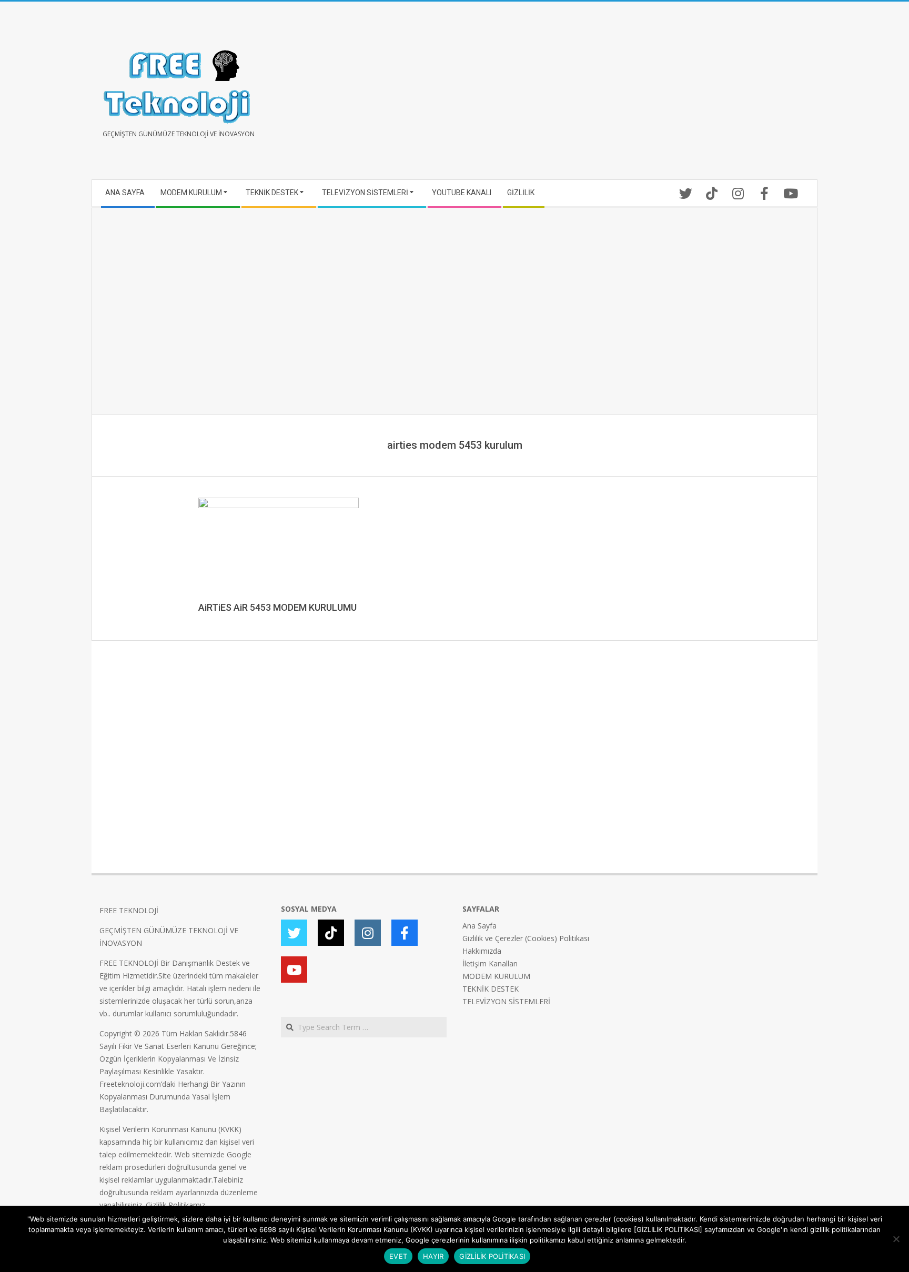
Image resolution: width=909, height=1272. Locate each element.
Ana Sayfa (479, 926)
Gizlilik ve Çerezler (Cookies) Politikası (525, 938)
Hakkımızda (481, 951)
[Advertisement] (632, 94)
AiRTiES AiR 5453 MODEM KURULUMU (277, 607)
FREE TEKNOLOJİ (128, 910)
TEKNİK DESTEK (490, 989)
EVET (398, 1256)
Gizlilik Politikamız (175, 1205)
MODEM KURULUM (496, 976)
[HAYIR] (896, 1239)
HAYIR (433, 1256)
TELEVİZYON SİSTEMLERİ (506, 1001)
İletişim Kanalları (490, 963)
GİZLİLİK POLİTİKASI (492, 1256)
